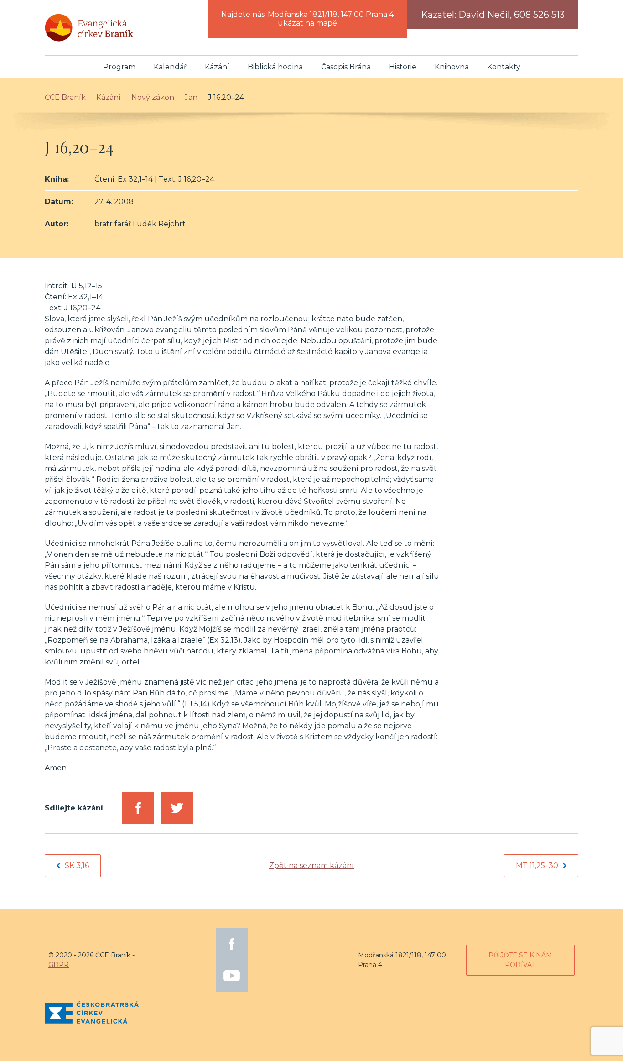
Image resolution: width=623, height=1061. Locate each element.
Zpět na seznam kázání (311, 865)
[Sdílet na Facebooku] (138, 808)
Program (119, 67)
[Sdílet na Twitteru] (177, 808)
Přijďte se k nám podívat (520, 960)
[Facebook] (232, 944)
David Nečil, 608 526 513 (511, 14)
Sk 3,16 (77, 865)
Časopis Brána (346, 67)
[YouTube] (232, 976)
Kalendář (170, 67)
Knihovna (452, 67)
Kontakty (503, 67)
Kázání (217, 67)
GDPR (58, 965)
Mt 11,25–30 (537, 865)
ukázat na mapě (307, 23)
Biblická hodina (275, 67)
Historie (402, 67)
